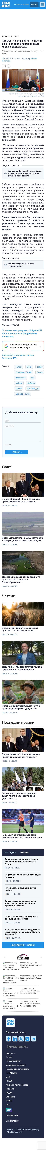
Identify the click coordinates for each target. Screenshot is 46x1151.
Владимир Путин (24, 372)
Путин (18, 367)
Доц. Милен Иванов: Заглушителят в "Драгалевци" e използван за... (22, 668)
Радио (9, 1093)
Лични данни (12, 1115)
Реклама (10, 1089)
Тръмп (19, 388)
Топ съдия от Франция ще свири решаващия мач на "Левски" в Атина (21, 861)
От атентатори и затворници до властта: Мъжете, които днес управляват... (19, 796)
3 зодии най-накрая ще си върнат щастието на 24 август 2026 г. (20, 629)
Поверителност (13, 1061)
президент (21, 377)
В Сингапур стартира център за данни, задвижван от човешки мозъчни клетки (30, 965)
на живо (34, 4)
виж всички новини (23, 945)
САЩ (29, 367)
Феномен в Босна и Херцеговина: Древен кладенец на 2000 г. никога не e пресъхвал (31, 992)
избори (19, 383)
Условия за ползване (16, 1065)
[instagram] (27, 1039)
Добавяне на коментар (21, 412)
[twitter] (21, 1039)
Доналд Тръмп (23, 394)
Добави (16, 452)
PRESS (9, 1081)
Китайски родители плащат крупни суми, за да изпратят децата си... (21, 707)
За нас (9, 1057)
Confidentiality (12, 1121)
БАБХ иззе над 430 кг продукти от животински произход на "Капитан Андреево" (23, 931)
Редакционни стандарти (17, 1069)
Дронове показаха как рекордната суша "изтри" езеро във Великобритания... (21, 579)
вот (32, 377)
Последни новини (21, 4)
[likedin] (15, 1039)
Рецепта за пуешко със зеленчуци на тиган (23, 876)
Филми (9, 1101)
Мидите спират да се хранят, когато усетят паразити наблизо (31, 1004)
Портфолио (11, 1073)
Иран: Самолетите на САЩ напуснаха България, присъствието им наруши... (22, 539)
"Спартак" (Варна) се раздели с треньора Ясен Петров (21, 917)
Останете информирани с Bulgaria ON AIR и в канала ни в (22, 333)
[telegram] (33, 1039)
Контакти (10, 1053)
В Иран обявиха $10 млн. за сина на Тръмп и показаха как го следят (21, 500)
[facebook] (8, 1039)
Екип (8, 1077)
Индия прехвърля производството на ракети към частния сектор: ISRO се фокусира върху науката (30, 979)
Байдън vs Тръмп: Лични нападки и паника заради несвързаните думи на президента (25, 173)
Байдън (31, 383)
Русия (39, 372)
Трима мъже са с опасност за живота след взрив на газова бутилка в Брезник (20, 903)
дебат (40, 367)
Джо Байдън (33, 388)
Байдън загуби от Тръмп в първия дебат (21, 265)
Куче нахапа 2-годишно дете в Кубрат (20, 889)
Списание (10, 1097)
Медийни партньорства (17, 1085)
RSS (8, 1105)
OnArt (9, 1110)
